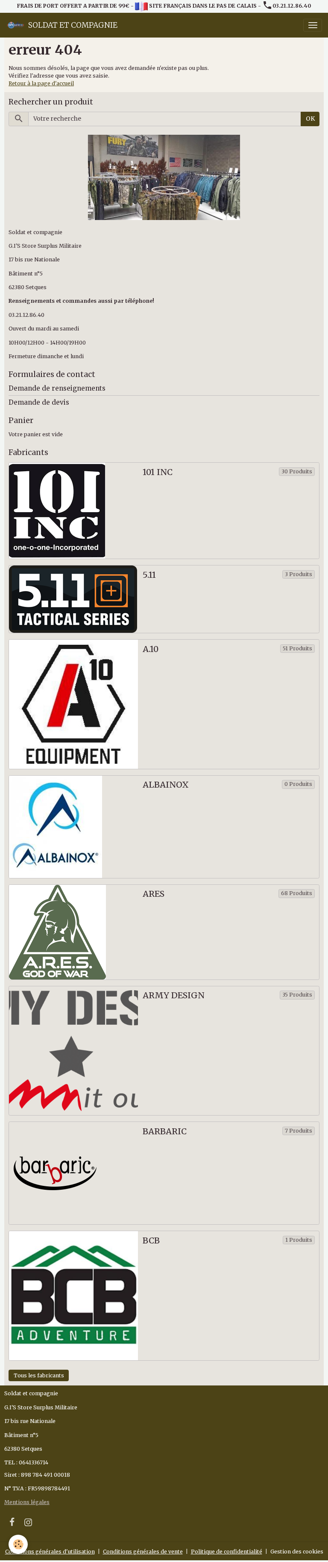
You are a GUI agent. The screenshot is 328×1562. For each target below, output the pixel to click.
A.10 (150, 649)
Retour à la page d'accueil (41, 83)
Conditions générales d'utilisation (50, 1551)
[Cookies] (18, 1544)
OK (310, 118)
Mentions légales (27, 1502)
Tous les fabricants (39, 1375)
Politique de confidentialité (226, 1551)
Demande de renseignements (57, 388)
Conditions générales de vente (143, 1551)
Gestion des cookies (296, 1551)
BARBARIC (165, 1131)
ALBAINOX (166, 785)
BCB (151, 1241)
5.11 (149, 575)
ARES (153, 894)
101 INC (158, 472)
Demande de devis (39, 402)
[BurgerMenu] (312, 25)
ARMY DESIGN (174, 995)
